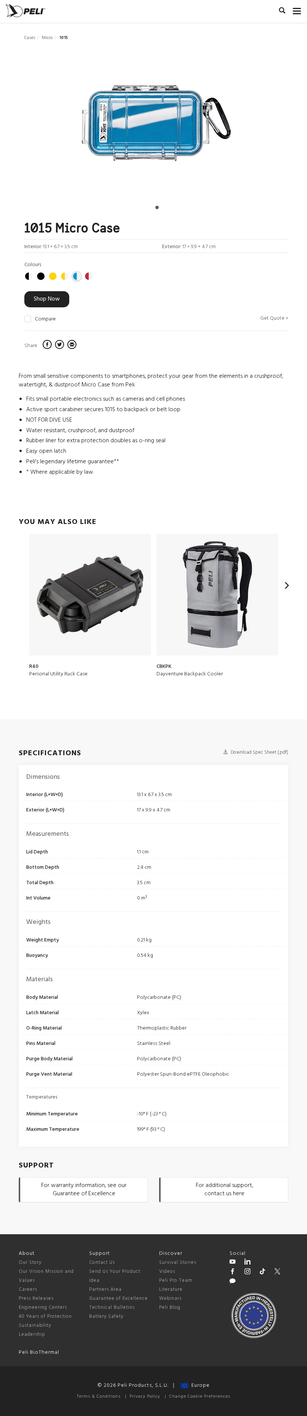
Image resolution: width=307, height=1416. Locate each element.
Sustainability (35, 1325)
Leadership (32, 1334)
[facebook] (48, 345)
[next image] (248, 126)
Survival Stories (177, 1262)
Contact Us (102, 1262)
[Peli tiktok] (262, 1272)
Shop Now (47, 299)
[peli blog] (232, 1282)
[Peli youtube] (232, 1262)
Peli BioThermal (39, 1352)
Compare (45, 319)
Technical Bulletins (112, 1307)
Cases (29, 38)
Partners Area (105, 1289)
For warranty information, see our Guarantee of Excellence (84, 1190)
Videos (167, 1271)
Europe (199, 1385)
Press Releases (36, 1298)
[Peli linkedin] (247, 1262)
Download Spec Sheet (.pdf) (259, 752)
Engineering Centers (43, 1307)
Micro (47, 38)
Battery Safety (106, 1316)
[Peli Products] (232, 1272)
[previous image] (63, 126)
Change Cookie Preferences (199, 1396)
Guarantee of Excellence (118, 1298)
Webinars (170, 1298)
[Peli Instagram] (247, 1272)
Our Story (30, 1262)
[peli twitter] (277, 1272)
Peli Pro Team (175, 1280)
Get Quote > (274, 318)
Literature (171, 1289)
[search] (282, 11)
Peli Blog (169, 1307)
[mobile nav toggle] (297, 9)
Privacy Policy (145, 1396)
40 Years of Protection (45, 1316)
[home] (25, 10)
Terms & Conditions (99, 1396)
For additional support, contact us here (224, 1190)
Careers (28, 1289)
